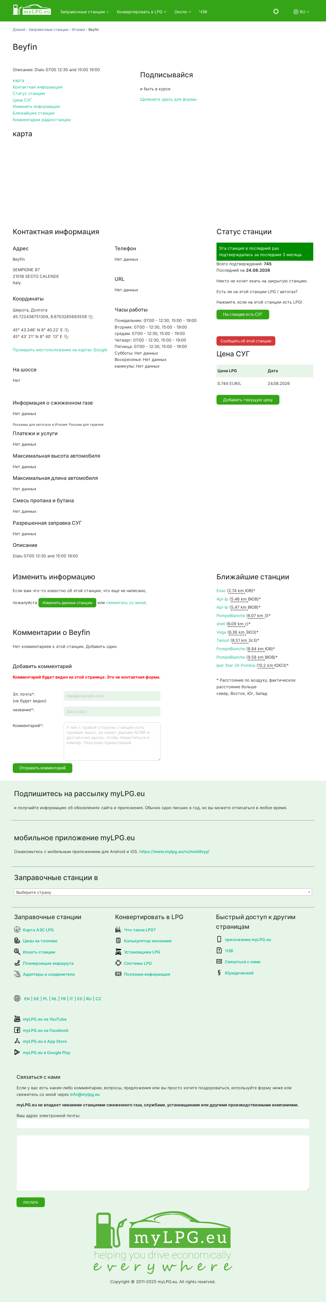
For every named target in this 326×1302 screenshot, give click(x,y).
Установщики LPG (142, 952)
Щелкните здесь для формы (168, 99)
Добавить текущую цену (248, 399)
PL (45, 998)
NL (54, 998)
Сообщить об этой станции (246, 341)
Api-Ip (222, 599)
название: (23, 709)
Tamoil (222, 640)
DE (36, 998)
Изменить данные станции (67, 602)
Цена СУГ (22, 100)
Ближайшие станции (34, 113)
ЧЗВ (203, 11)
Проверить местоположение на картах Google (60, 349)
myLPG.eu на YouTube (44, 1019)
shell (220, 623)
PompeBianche (230, 615)
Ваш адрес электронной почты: (48, 1115)
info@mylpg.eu (85, 1094)
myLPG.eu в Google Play (46, 1052)
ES (79, 998)
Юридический (239, 972)
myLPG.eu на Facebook (46, 1030)
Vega (221, 632)
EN (27, 998)
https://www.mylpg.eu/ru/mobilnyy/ (174, 851)
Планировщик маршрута (48, 963)
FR (63, 998)
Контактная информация (37, 87)
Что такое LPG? (140, 929)
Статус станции (29, 93)
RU (89, 998)
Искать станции (39, 952)
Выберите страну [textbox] (33, 892)
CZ (98, 998)
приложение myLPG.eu (248, 939)
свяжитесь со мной (126, 602)
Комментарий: (28, 725)
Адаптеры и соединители (49, 974)
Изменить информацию (36, 106)
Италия (78, 29)
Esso (221, 590)
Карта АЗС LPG (38, 929)
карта (18, 80)
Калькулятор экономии (148, 940)
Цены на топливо (40, 940)
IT (71, 998)
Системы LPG (138, 963)
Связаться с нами (243, 961)
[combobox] (163, 892)
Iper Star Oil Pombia (235, 665)
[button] (90, 317)
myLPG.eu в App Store (45, 1041)
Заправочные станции (49, 29)
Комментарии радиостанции (42, 119)
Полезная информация (147, 974)
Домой (19, 29)
